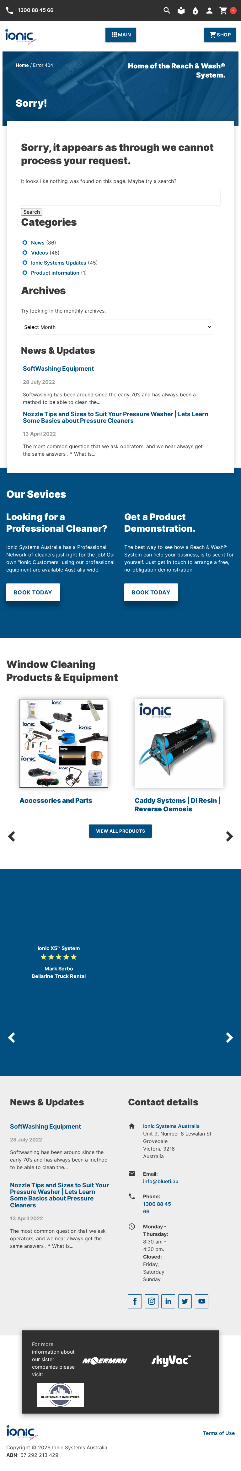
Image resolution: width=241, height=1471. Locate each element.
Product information (55, 273)
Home (22, 65)
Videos (39, 253)
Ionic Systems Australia (171, 1126)
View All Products (120, 831)
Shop (220, 35)
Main (120, 35)
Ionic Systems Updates (58, 263)
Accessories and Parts (55, 800)
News (38, 242)
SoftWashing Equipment (58, 368)
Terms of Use (219, 1433)
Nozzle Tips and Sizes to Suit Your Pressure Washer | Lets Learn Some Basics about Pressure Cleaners (115, 417)
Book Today (33, 592)
